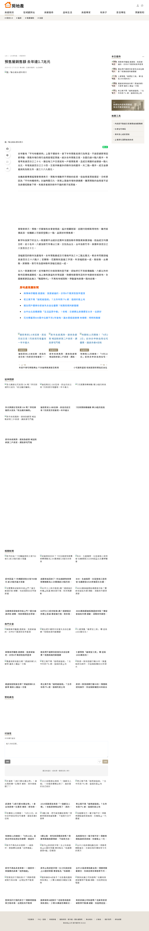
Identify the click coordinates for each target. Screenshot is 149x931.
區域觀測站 (29, 12)
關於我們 (108, 919)
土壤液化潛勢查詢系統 (124, 139)
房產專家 (86, 12)
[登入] (137, 5)
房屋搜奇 (48, 12)
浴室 (41, 18)
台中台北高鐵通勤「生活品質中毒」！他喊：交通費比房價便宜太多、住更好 (63, 311)
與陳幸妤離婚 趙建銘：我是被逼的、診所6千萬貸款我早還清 (54, 293)
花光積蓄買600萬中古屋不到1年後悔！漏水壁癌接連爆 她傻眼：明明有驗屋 (62, 317)
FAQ (39, 919)
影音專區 (121, 12)
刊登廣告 (31, 919)
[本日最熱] (143, 56)
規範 (7, 762)
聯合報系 (89, 919)
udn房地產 (13, 55)
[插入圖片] (100, 762)
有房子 (103, 12)
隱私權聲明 (78, 919)
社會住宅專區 (120, 129)
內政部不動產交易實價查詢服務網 (129, 123)
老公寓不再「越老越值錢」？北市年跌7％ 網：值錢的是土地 (54, 299)
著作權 (70, 919)
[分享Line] (7, 155)
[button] (142, 5)
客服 (44, 919)
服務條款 (63, 919)
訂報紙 (98, 919)
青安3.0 (9, 18)
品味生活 (67, 12)
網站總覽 (118, 919)
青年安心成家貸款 (122, 134)
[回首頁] (14, 5)
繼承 (20, 18)
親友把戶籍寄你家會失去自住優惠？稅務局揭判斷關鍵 (51, 305)
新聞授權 (52, 919)
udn (6, 55)
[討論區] (7, 161)
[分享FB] (7, 148)
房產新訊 (9, 12)
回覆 (105, 762)
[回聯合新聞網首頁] (8, 5)
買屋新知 (139, 12)
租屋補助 (30, 18)
